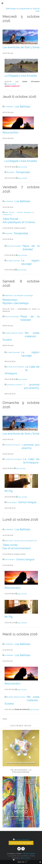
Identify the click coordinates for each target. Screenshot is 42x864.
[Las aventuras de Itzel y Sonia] (20, 37)
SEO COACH (25, 858)
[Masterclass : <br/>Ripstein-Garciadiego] (18, 295)
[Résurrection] (18, 123)
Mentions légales (29, 854)
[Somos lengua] (11, 502)
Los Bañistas (22, 106)
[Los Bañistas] (8, 106)
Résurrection (10, 132)
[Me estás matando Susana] (13, 333)
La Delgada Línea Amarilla (21, 75)
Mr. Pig (9, 490)
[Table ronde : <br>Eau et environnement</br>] (20, 540)
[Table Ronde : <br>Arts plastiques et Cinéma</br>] (18, 213)
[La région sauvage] (12, 260)
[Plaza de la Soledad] (13, 246)
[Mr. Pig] (21, 481)
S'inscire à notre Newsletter (21, 843)
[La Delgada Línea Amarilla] (21, 65)
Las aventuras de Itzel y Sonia (21, 47)
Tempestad (23, 172)
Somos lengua (27, 502)
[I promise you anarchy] (13, 384)
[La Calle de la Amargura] (14, 367)
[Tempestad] (9, 172)
